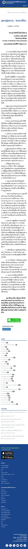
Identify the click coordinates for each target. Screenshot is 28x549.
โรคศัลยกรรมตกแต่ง (7, 378)
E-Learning (3, 526)
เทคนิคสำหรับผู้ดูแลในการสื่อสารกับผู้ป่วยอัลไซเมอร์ (12, 436)
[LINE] (7, 545)
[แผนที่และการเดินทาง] (25, 545)
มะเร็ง (4, 355)
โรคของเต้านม (6, 359)
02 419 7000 (22, 537)
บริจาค (2, 476)
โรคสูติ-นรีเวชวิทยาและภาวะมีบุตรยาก (11, 385)
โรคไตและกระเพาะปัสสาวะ (8, 366)
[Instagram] (14, 545)
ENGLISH (25, 6)
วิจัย (1, 470)
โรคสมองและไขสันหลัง (7, 380)
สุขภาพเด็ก (5, 393)
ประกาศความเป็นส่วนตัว (5, 483)
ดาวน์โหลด (7, 329)
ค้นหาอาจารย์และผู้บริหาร (5, 495)
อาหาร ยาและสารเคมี (7, 402)
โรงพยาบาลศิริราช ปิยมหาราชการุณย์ (7, 474)
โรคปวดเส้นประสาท (7, 368)
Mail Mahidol (3, 519)
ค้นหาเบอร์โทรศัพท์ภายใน (5, 517)
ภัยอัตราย (4, 353)
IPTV (2, 521)
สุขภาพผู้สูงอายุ (6, 397)
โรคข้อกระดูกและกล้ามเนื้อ (8, 357)
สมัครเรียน (3, 498)
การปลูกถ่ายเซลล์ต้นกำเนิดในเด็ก (9, 344)
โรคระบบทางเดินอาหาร (8, 374)
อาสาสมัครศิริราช (4, 479)
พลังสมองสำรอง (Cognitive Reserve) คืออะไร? (11, 419)
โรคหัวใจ (4, 387)
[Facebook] (10, 545)
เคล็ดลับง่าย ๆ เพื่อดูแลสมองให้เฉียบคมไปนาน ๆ (11, 430)
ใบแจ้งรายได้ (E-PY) (4, 516)
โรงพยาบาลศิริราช (4, 472)
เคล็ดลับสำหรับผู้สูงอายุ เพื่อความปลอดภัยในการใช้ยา (13, 425)
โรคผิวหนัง (5, 372)
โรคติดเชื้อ (5, 363)
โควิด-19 (5, 342)
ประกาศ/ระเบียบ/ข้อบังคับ (5, 510)
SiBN (2, 523)
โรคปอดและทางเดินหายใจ (8, 370)
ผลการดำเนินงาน (4, 491)
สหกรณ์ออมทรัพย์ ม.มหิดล (5, 514)
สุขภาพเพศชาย (5, 399)
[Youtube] (17, 545)
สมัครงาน (2, 497)
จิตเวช (4, 346)
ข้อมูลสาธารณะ (4, 481)
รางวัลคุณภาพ (3, 500)
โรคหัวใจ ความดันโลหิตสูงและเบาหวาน (11, 389)
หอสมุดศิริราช (3, 502)
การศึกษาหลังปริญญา (5, 467)
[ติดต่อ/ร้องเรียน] (21, 545)
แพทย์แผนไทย (6, 351)
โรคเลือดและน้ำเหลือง (7, 376)
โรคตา (4, 361)
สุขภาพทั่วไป (6, 395)
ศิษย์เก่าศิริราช (3, 493)
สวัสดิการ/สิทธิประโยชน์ (5, 512)
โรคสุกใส (4, 383)
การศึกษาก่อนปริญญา (5, 465)
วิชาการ (2, 469)
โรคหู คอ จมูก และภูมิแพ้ (8, 391)
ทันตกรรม (5, 349)
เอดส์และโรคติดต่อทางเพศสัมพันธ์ (10, 404)
